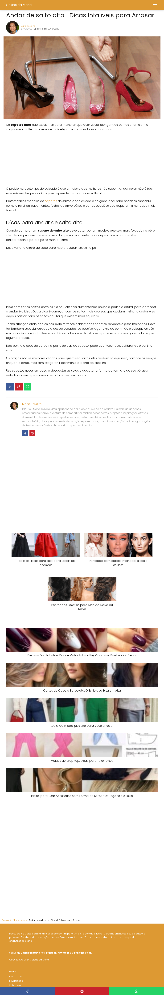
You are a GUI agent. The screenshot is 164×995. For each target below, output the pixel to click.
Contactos (15, 976)
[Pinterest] (19, 386)
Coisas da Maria (19, 5)
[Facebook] (10, 386)
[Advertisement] (54, 159)
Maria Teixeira (27, 25)
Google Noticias (81, 952)
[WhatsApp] (27, 386)
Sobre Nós (15, 985)
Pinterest (63, 952)
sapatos (51, 201)
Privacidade (16, 980)
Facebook (50, 952)
